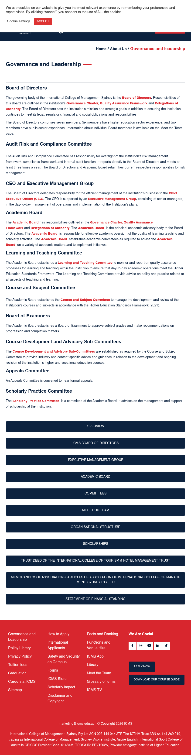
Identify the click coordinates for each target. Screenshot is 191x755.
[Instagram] (141, 646)
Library (92, 665)
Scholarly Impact (61, 687)
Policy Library (19, 648)
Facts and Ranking (102, 634)
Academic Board (95, 476)
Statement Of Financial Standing (95, 599)
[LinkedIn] (158, 646)
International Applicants (58, 645)
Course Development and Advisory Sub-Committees (54, 351)
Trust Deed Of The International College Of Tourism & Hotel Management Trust (95, 560)
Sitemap (15, 690)
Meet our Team (95, 510)
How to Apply (58, 634)
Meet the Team (99, 673)
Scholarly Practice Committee (36, 401)
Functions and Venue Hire (98, 645)
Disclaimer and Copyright (60, 698)
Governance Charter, (82, 103)
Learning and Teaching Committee (85, 262)
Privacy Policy (20, 657)
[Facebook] (132, 646)
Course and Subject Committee (85, 300)
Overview (95, 426)
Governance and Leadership (22, 637)
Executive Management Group (95, 460)
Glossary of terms (101, 682)
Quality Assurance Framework (123, 103)
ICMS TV (94, 690)
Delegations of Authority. (50, 228)
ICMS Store (57, 679)
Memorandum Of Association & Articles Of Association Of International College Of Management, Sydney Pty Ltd (95, 580)
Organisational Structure (95, 527)
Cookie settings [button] (19, 21)
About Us (118, 49)
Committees (95, 493)
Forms (53, 671)
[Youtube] (149, 646)
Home (101, 49)
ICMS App (95, 657)
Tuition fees (17, 665)
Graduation (17, 673)
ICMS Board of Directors (95, 443)
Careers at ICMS (22, 682)
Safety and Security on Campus (64, 659)
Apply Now (142, 666)
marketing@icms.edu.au (77, 723)
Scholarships (95, 544)
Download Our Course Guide (157, 679)
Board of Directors (136, 98)
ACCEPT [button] (43, 21)
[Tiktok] (166, 646)
